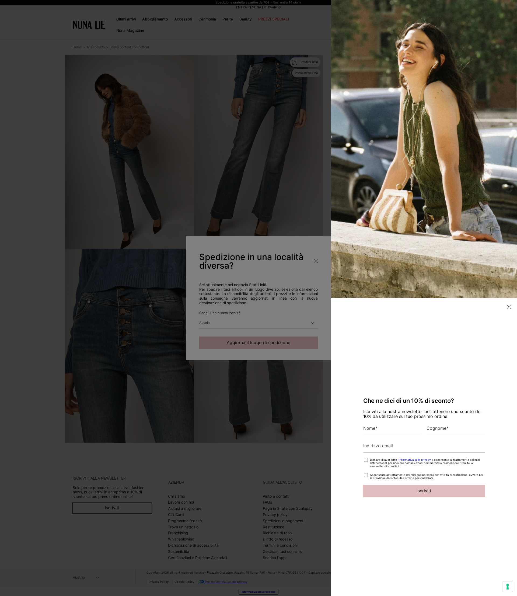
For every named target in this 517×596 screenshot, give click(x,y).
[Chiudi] (509, 307)
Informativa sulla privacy (415, 459)
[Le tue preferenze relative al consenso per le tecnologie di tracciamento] (507, 586)
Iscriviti (424, 490)
